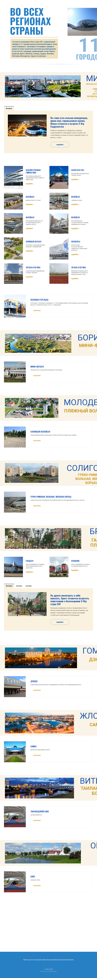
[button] (37, 310)
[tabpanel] (48, 132)
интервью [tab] (19, 586)
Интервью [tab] (9, 108)
